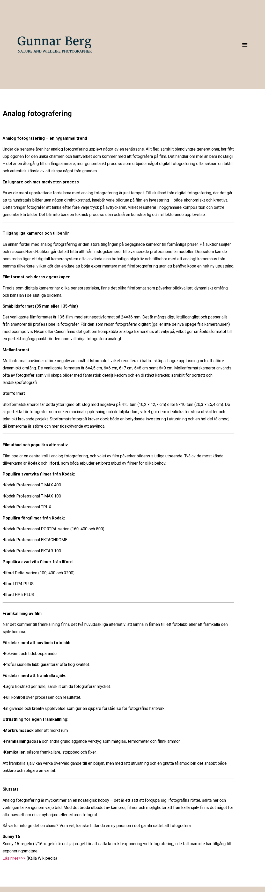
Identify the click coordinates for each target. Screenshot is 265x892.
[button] (245, 44)
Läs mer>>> (14, 858)
